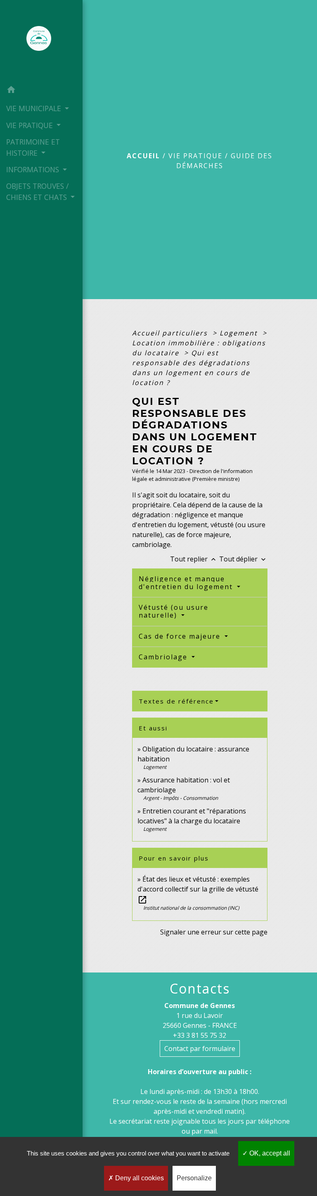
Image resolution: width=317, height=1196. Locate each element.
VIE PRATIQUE (195, 155)
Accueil (143, 155)
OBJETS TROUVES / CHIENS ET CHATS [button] (37, 191)
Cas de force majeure (181, 636)
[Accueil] (41, 41)
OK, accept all (269, 1153)
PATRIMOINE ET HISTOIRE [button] (33, 147)
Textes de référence (176, 701)
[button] (41, 91)
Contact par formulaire (199, 1048)
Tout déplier (243, 559)
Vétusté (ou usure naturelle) (173, 611)
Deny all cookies (139, 1178)
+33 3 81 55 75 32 (199, 1035)
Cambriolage (164, 656)
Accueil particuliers (171, 333)
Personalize (194, 1178)
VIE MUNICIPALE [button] (34, 108)
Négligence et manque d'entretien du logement (187, 582)
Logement (240, 333)
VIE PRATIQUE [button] (30, 125)
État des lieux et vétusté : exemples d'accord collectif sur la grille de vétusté (197, 889)
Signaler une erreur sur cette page (213, 932)
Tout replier (194, 559)
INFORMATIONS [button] (33, 169)
